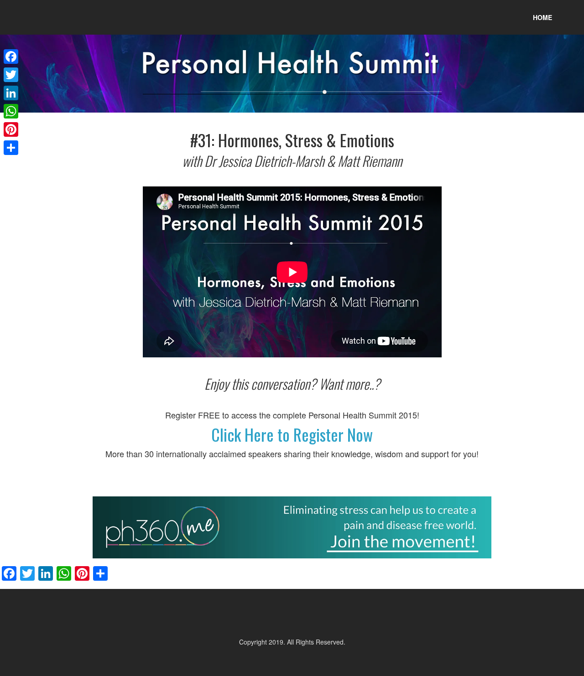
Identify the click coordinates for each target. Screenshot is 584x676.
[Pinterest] (11, 129)
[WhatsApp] (11, 111)
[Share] (11, 148)
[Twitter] (11, 75)
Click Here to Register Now (292, 434)
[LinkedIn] (11, 93)
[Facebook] (11, 56)
